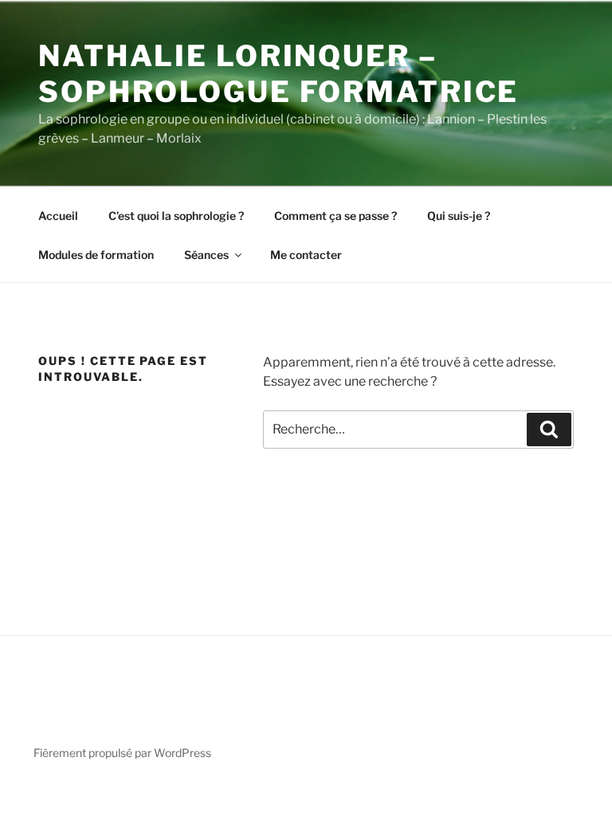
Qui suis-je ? (458, 215)
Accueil (58, 215)
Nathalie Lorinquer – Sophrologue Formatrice (278, 73)
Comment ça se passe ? (335, 215)
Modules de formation (96, 254)
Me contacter (306, 254)
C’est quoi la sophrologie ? (176, 215)
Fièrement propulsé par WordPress (122, 752)
